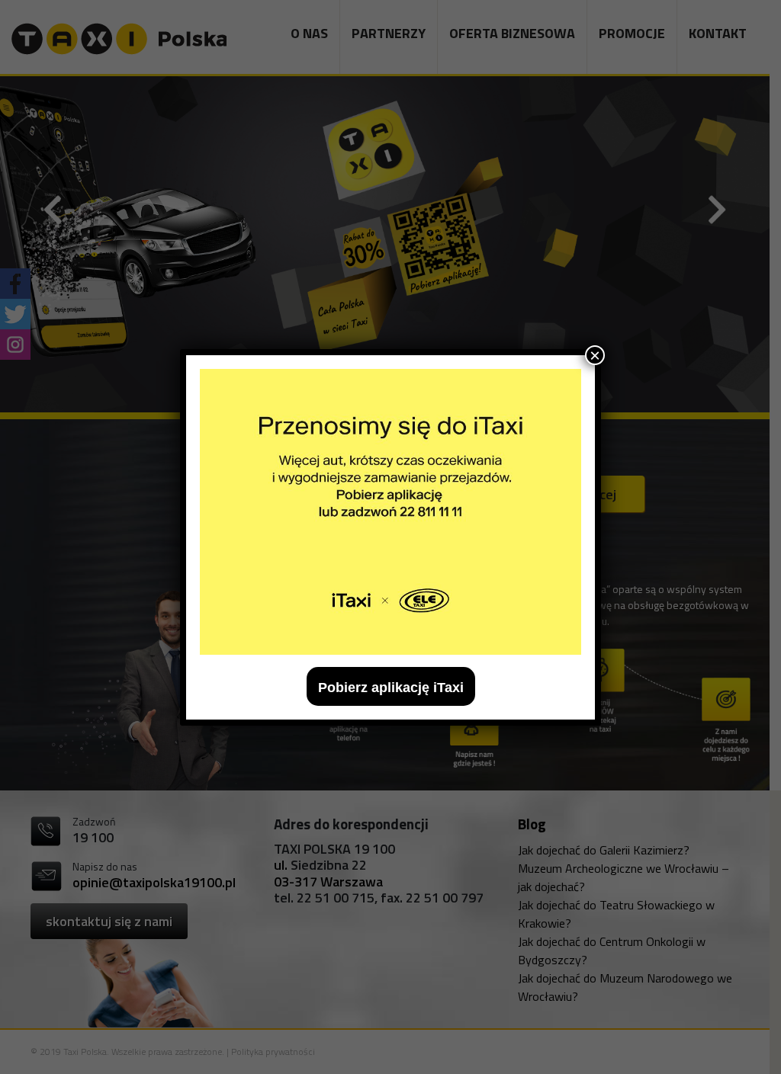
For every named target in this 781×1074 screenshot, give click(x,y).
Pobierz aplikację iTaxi (391, 687)
